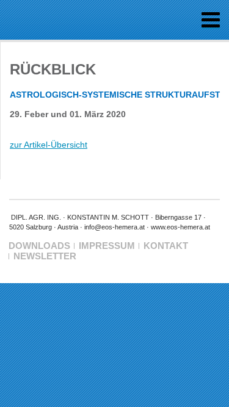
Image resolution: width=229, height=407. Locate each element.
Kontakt (166, 245)
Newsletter (44, 256)
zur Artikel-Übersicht (48, 144)
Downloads (39, 245)
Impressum (107, 245)
